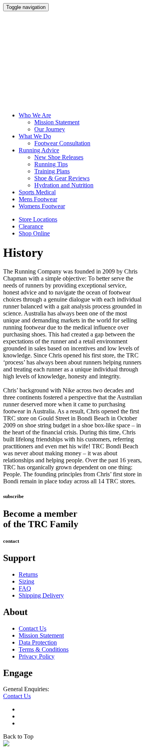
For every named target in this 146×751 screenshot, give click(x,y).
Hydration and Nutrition (63, 185)
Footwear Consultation (62, 143)
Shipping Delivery (41, 595)
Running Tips (51, 164)
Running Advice (39, 150)
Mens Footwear (38, 199)
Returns (28, 574)
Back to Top (18, 736)
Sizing (26, 581)
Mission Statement (56, 122)
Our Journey (49, 129)
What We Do (35, 136)
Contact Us (32, 628)
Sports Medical (37, 192)
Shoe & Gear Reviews (62, 178)
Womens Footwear (42, 206)
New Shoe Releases (58, 157)
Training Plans (52, 171)
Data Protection (38, 642)
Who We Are (35, 115)
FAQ (25, 588)
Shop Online (34, 233)
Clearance (31, 226)
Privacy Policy (37, 656)
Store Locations (38, 219)
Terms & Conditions (44, 649)
